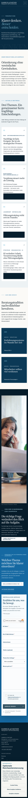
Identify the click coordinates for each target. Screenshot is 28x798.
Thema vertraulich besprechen (14, 539)
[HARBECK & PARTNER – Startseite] (9, 3)
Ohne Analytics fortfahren (14, 789)
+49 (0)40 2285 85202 (7, 589)
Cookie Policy (14, 785)
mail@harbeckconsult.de (12, 584)
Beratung (3, 756)
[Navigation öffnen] (25, 3)
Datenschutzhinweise (13, 697)
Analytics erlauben (14, 793)
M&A (2, 758)
